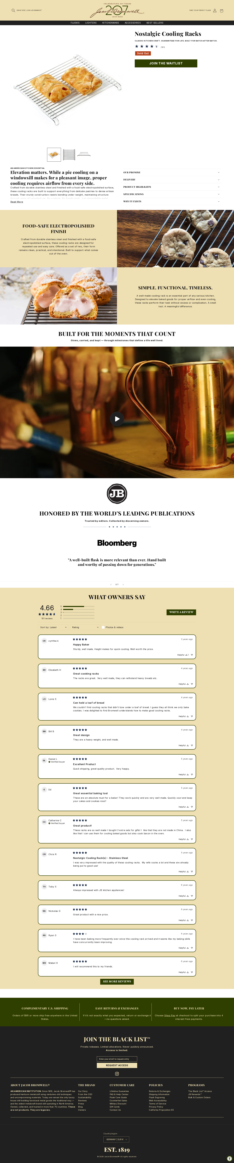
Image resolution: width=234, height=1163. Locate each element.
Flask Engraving (157, 1097)
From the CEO (85, 1094)
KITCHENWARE (110, 23)
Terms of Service (157, 1104)
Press (81, 1104)
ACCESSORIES (133, 23)
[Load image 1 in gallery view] (54, 154)
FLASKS (75, 23)
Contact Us (115, 1110)
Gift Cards (115, 1107)
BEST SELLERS (155, 23)
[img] (56, 761)
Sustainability (84, 1097)
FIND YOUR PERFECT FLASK (200, 10)
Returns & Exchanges (159, 1091)
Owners (82, 1110)
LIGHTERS (91, 23)
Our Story (83, 1091)
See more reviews (117, 981)
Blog (80, 1107)
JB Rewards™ (195, 1094)
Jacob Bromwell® (111, 1157)
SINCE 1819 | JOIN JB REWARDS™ (29, 10)
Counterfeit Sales (118, 1100)
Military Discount (118, 1104)
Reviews (82, 1100)
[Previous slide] (111, 585)
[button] (13, 10)
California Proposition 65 (161, 1110)
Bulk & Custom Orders (199, 1097)
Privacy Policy (156, 1107)
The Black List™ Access (200, 1091)
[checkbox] (117, 627)
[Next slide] (123, 585)
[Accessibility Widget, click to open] (230, 1159)
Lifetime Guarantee (119, 1091)
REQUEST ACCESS (117, 1065)
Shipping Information (159, 1094)
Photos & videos (114, 627)
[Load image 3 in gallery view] (84, 154)
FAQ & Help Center (119, 1094)
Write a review (181, 612)
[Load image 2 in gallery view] (69, 154)
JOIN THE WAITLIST (166, 63)
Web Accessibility (158, 1100)
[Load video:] (117, 412)
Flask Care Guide (118, 1097)
